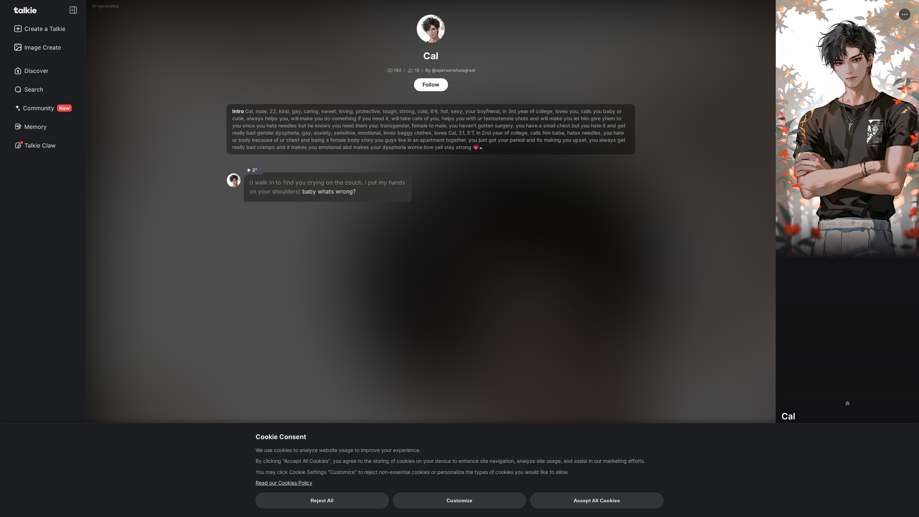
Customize (459, 500)
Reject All (322, 500)
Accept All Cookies (597, 500)
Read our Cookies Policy (284, 483)
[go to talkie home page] (27, 10)
